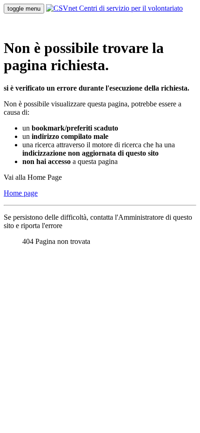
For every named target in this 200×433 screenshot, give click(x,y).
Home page (21, 193)
